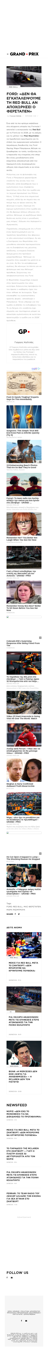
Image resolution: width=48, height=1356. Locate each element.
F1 (11, 1012)
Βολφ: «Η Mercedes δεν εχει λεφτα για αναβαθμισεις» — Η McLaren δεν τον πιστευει (23, 1076)
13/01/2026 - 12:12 (30, 116)
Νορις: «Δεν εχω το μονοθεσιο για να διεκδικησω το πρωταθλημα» (24, 1114)
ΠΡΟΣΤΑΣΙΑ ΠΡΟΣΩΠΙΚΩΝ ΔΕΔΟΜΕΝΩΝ (23, 1313)
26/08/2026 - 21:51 (12, 1120)
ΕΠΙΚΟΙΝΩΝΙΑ (29, 1314)
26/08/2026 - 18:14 (12, 1162)
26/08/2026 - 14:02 (12, 1204)
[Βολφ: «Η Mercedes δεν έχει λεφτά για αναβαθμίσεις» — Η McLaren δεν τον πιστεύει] (24, 1054)
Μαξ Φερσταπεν (32, 907)
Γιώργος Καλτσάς (15, 116)
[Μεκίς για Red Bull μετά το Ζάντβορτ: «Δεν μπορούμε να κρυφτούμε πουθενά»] (24, 945)
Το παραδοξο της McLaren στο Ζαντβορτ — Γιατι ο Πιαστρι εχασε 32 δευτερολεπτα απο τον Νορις (23, 1153)
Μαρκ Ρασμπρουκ (16, 910)
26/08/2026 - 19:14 (15, 980)
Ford (9, 907)
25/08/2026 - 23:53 (15, 1091)
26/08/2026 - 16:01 (15, 1034)
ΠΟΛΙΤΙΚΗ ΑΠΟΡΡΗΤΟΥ (30, 1311)
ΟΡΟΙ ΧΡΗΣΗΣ (13, 1311)
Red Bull (13, 87)
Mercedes (14, 1066)
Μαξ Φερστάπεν (31, 136)
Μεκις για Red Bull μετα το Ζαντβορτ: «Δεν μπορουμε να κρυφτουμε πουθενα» (23, 1132)
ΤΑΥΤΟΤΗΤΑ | (18, 1314)
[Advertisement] (24, 25)
